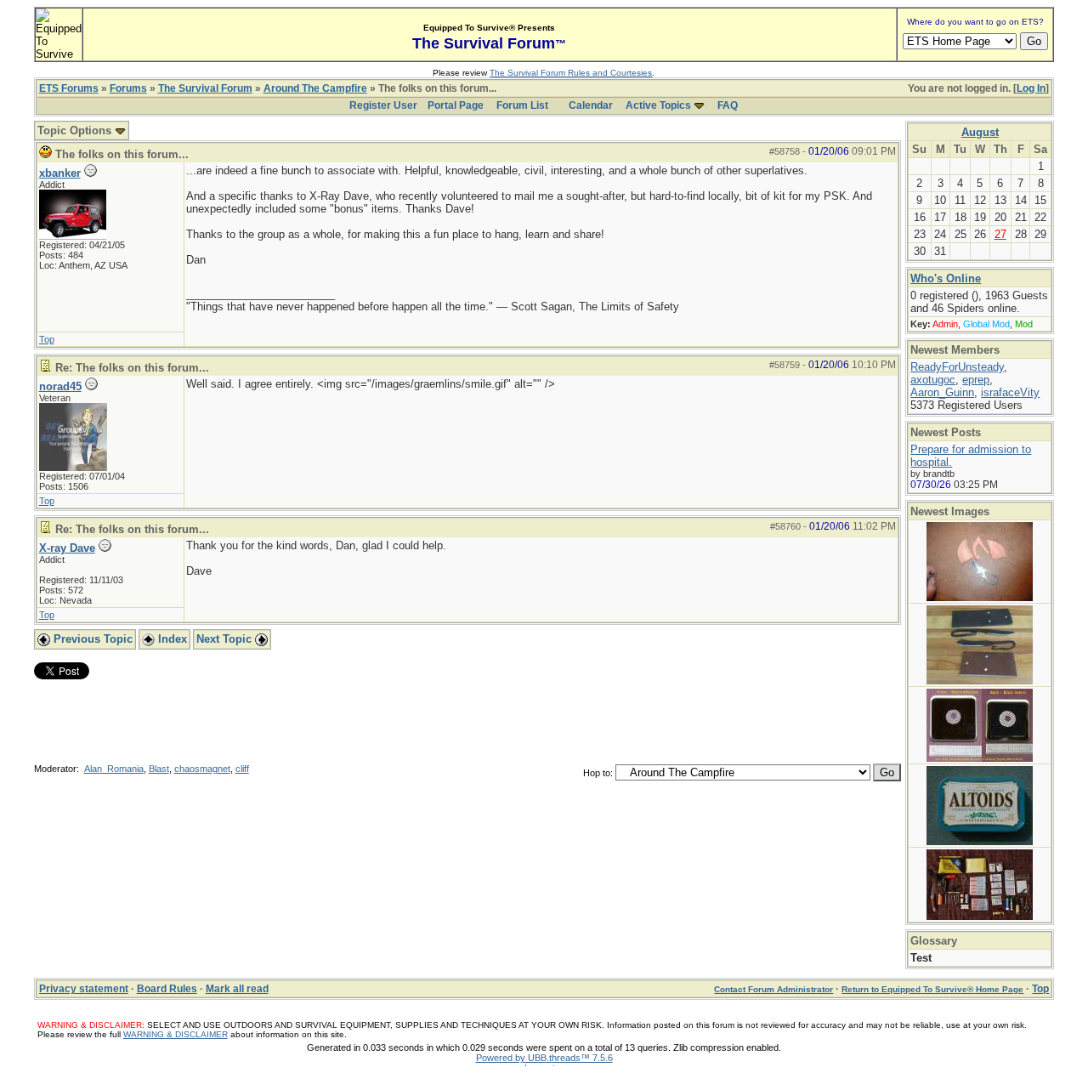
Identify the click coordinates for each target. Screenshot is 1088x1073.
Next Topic (225, 639)
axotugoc (932, 379)
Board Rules (167, 989)
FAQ (727, 105)
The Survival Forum (205, 88)
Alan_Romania (114, 769)
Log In (1031, 88)
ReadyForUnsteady (957, 367)
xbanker (60, 173)
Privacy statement (83, 989)
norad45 (60, 386)
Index (171, 639)
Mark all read (237, 989)
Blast (159, 769)
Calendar (591, 105)
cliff (242, 769)
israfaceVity (1010, 392)
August (980, 132)
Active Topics (658, 105)
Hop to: (598, 773)
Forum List (522, 105)
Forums (128, 88)
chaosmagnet (202, 769)
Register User (383, 105)
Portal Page (456, 105)
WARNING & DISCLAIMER (175, 1034)
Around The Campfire (315, 88)
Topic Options (76, 130)
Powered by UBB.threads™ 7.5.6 (544, 1058)
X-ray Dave (67, 548)
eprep (975, 379)
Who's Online (945, 278)
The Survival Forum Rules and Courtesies (571, 72)
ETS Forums (69, 88)
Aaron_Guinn (942, 392)
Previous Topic (91, 639)
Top (46, 339)
